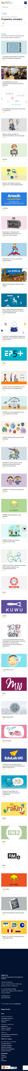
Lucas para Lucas (7, 669)
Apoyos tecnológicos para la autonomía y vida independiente (12, 183)
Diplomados (4, 1026)
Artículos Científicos (6, 1047)
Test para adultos (5, 1036)
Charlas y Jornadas (6, 1028)
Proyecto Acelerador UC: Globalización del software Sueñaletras (11, 792)
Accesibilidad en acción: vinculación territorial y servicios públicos (12, 83)
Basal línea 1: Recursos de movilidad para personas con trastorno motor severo (11, 233)
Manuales (3, 1022)
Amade (4, 159)
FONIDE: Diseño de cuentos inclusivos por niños (11, 541)
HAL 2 (4, 592)
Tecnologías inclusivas (7, 1018)
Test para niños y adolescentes (9, 1034)
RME (3, 865)
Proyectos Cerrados (6, 1045)
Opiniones (3, 1060)
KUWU (4, 616)
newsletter (17, 1004)
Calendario (4, 1057)
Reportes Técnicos (6, 1050)
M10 (3, 693)
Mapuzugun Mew (7, 717)
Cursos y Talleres (5, 1030)
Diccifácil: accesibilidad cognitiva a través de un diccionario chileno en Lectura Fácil (13, 338)
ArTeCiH (5, 208)
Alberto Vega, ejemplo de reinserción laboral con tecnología (13, 134)
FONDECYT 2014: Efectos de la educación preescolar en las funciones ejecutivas (12, 464)
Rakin (4, 818)
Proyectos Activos (6, 1043)
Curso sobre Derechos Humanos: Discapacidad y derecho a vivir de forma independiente (13, 311)
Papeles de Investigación (8, 1049)
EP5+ (4, 363)
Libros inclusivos (5, 1020)
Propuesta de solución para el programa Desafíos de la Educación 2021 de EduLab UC (13, 766)
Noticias (3, 1055)
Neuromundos (6, 740)
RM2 (3, 842)
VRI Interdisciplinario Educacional (13, 913)
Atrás (4, 13)
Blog (2, 1059)
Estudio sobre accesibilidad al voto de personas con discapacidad (13, 387)
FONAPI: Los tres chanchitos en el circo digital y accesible (13, 413)
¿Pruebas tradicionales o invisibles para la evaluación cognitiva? (13, 57)
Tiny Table (5, 889)
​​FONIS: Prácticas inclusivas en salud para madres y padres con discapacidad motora (14, 567)
